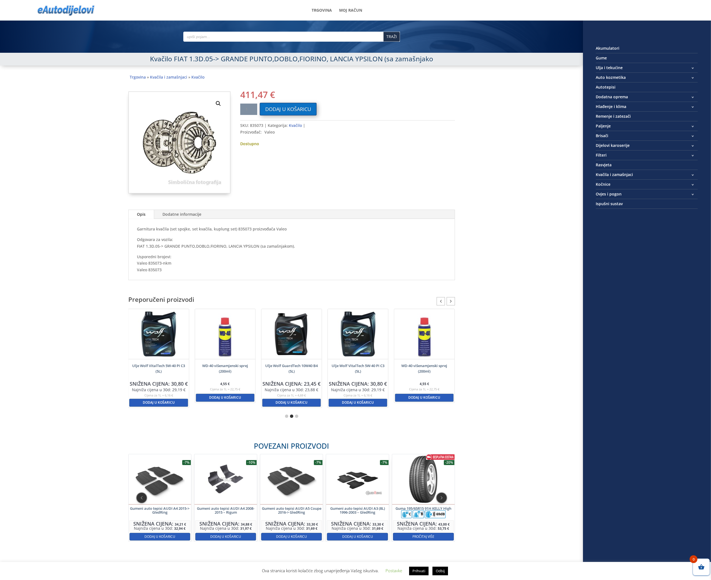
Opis (141, 214)
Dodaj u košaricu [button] (159, 402)
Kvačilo (197, 77)
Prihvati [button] (418, 570)
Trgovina (322, 10)
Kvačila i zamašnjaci (168, 77)
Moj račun (350, 10)
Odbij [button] (440, 570)
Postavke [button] (393, 570)
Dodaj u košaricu (288, 109)
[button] (218, 104)
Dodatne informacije (181, 214)
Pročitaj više (423, 536)
